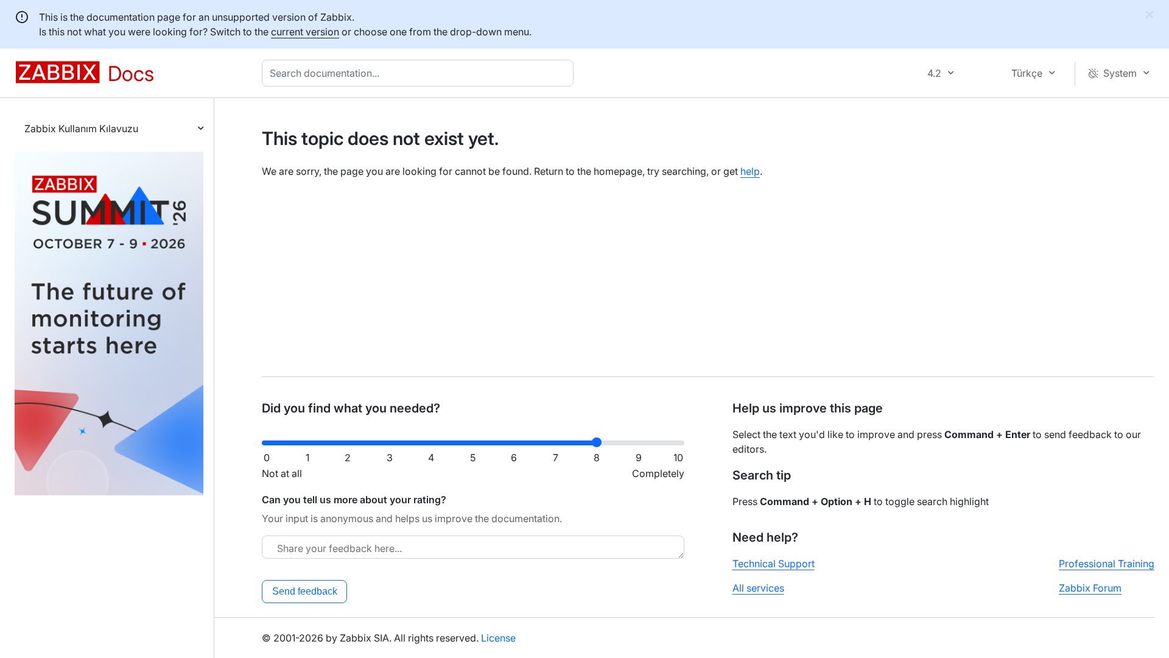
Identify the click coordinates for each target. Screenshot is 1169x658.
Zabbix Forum (1090, 588)
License (498, 638)
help (750, 171)
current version (305, 32)
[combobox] (420, 73)
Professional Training (1106, 563)
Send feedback (304, 591)
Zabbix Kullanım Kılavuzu (81, 128)
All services (758, 588)
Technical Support (773, 563)
